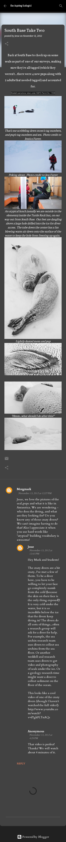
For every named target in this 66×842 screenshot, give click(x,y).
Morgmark (24, 489)
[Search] (61, 5)
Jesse (31, 547)
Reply (21, 763)
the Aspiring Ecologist (21, 5)
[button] (6, 43)
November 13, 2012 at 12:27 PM (34, 493)
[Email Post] (6, 460)
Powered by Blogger (35, 837)
